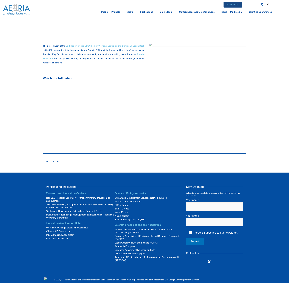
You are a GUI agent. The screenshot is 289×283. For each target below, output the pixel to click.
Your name (192, 200)
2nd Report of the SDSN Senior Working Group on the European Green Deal (105, 46)
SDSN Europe (122, 205)
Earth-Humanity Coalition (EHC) (130, 219)
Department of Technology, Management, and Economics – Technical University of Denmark (80, 216)
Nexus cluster (122, 216)
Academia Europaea (125, 246)
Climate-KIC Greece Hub (58, 231)
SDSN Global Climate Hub (128, 201)
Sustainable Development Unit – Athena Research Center (74, 211)
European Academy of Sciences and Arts (135, 250)
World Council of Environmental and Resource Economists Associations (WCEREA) (143, 231)
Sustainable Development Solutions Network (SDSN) (141, 198)
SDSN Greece (122, 208)
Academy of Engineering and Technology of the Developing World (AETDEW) (147, 258)
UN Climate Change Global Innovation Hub (67, 227)
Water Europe (121, 212)
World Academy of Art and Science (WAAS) (136, 242)
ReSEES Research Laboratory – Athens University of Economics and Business (78, 199)
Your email (192, 215)
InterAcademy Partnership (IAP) (130, 253)
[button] (271, 3)
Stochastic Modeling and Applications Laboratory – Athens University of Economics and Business (79, 206)
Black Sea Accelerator (57, 238)
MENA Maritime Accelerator (60, 235)
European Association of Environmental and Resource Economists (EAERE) (147, 237)
